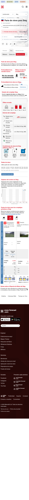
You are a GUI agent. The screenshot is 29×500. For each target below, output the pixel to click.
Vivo (11, 50)
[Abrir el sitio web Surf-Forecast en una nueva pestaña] (3, 2)
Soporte (18, 396)
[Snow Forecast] (2, 6)
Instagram (3, 381)
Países (3, 17)
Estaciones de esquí (6, 336)
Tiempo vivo (12, 54)
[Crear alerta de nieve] (6, 44)
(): (8, 148)
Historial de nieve (20, 50)
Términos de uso (4, 409)
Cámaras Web (12, 296)
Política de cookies (5, 411)
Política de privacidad (15, 409)
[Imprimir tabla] (14, 44)
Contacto (25, 396)
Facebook (3, 378)
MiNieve (3, 349)
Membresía (4, 358)
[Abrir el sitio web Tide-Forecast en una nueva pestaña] (16, 2)
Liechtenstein (10, 17)
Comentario (16, 399)
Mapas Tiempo (5, 339)
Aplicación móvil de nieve (8, 364)
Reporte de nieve (20, 54)
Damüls (22, 222)
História (3, 296)
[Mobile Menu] (26, 6)
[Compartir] (10, 44)
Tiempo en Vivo (22, 296)
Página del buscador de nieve (12, 214)
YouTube (3, 386)
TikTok (3, 383)
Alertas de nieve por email (8, 361)
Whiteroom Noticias (6, 344)
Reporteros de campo (7, 366)
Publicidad (11, 396)
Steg (18, 17)
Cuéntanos (23, 117)
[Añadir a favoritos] (3, 44)
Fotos (2, 347)
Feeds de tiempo (5, 369)
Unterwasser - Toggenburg (11, 223)
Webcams (4, 54)
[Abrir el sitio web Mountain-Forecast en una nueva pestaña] (9, 2)
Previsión (5, 50)
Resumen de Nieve (6, 342)
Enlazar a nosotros (6, 399)
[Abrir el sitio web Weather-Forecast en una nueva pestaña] (22, 2)
